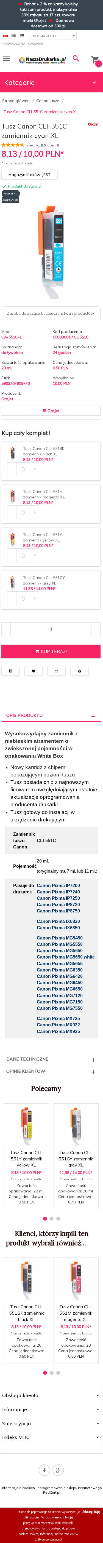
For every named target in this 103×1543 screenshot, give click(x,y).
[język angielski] (14, 35)
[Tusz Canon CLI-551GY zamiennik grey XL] (76, 1126)
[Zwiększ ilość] (34, 469)
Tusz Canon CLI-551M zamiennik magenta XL (76, 1313)
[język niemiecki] (22, 35)
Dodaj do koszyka (28, 1200)
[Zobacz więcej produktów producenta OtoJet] (93, 124)
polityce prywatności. (48, 1539)
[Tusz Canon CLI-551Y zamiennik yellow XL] (26, 1126)
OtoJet (7, 398)
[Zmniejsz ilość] (11, 469)
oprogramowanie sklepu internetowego (69, 1488)
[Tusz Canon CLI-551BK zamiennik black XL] (26, 1281)
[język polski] (5, 35)
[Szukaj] (76, 59)
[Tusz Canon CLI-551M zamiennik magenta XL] (76, 1281)
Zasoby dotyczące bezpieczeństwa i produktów (50, 313)
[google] (58, 1470)
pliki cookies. (32, 1517)
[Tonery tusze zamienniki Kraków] (42, 60)
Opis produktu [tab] (24, 715)
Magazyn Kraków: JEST (30, 174)
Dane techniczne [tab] (27, 1059)
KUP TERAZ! (53, 651)
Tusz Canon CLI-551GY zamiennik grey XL (76, 1159)
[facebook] (44, 1470)
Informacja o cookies (18, 1488)
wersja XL (10, 193)
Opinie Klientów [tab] (25, 1071)
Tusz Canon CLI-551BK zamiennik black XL (26, 1313)
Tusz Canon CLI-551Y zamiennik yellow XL (26, 1159)
